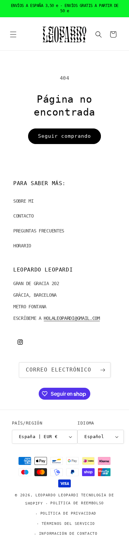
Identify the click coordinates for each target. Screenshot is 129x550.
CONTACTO (23, 216)
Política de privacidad (68, 513)
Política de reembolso (77, 503)
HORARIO (22, 245)
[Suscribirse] (103, 370)
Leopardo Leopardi (57, 495)
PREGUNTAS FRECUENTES (38, 230)
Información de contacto (68, 533)
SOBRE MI (23, 201)
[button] (13, 34)
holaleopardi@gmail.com (72, 318)
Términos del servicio (68, 524)
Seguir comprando (64, 136)
